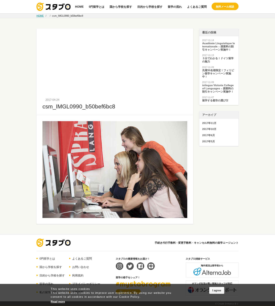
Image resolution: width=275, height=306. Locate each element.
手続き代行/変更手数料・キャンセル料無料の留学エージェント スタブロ (53, 7)
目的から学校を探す (150, 6)
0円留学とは (96, 6)
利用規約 (77, 275)
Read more (58, 301)
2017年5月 (208, 141)
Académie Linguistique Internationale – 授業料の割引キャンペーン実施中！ (218, 46)
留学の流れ (175, 6)
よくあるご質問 (197, 6)
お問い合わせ (80, 267)
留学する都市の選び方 (215, 100)
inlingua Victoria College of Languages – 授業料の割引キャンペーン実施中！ (218, 88)
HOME (79, 6)
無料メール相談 (225, 6)
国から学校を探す (121, 6)
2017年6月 (208, 135)
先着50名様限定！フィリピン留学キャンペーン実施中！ (218, 73)
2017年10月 (209, 129)
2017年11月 (209, 123)
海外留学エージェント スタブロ (53, 243)
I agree (216, 290)
